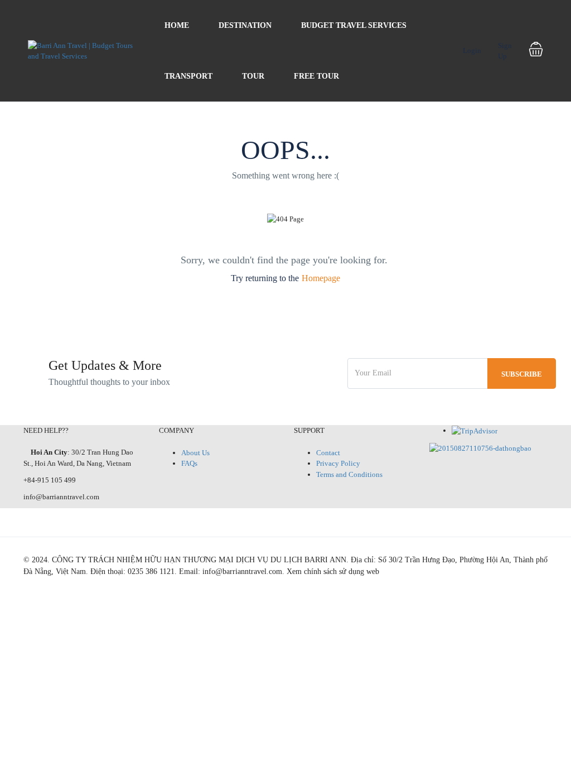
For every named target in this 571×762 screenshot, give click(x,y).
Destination (245, 25)
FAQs (189, 463)
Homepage (321, 278)
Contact (328, 452)
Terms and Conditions (349, 474)
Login (472, 50)
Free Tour (316, 76)
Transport (188, 76)
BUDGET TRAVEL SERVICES (354, 25)
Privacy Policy (338, 463)
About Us (195, 452)
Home (176, 25)
